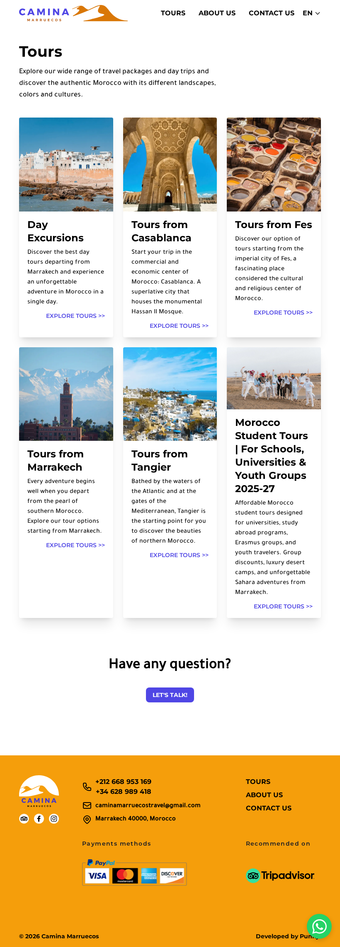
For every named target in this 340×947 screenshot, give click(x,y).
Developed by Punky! (288, 936)
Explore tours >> (75, 316)
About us (217, 13)
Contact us (271, 13)
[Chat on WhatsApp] (319, 926)
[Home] (73, 13)
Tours (173, 13)
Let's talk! (170, 695)
